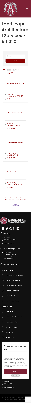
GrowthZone (23, 399)
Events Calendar (20, 198)
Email (5, 349)
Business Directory (10, 198)
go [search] (16, 61)
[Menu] (27, 8)
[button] (4, 69)
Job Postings (15, 199)
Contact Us (23, 199)
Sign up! (15, 371)
